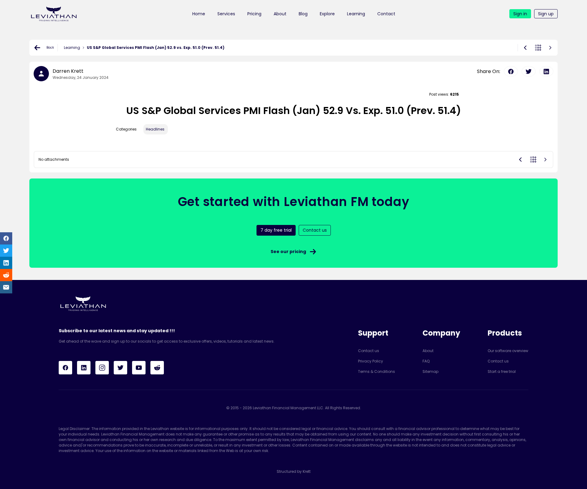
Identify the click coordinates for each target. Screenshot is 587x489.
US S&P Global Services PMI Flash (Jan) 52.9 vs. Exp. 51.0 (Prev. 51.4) (155, 47)
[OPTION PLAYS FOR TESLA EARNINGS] (525, 47)
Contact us (368, 350)
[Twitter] (120, 367)
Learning (356, 14)
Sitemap (430, 371)
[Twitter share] (6, 250)
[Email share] (6, 287)
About (280, 14)
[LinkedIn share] (6, 263)
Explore (327, 14)
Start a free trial (502, 371)
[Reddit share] (6, 275)
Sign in (520, 14)
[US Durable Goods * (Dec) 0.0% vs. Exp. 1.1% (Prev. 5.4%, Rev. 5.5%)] (550, 48)
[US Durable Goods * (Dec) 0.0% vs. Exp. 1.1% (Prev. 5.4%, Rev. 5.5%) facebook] (511, 71)
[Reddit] (157, 367)
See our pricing (288, 251)
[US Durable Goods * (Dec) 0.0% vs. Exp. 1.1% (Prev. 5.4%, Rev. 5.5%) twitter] (529, 71)
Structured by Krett (294, 471)
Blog (303, 14)
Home (198, 14)
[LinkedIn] (83, 367)
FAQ (426, 361)
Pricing (254, 14)
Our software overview (508, 350)
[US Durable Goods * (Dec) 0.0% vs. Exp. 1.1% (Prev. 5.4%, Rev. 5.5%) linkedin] (546, 71)
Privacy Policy (370, 361)
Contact (386, 14)
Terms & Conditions (376, 371)
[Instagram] (102, 367)
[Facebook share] (6, 238)
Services (226, 14)
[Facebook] (65, 367)
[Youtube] (139, 367)
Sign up (546, 14)
